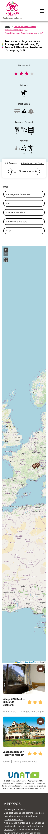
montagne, (23, 822)
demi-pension (32, 826)
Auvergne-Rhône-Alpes (14, 30)
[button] (37, 465)
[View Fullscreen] (6, 260)
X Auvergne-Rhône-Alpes (18, 194)
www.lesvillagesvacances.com (19, 786)
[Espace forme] (31, 148)
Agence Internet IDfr (35, 781)
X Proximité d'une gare (16, 221)
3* (26, 30)
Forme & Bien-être (12, 33)
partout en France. (13, 819)
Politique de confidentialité (35, 783)
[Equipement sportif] (24, 148)
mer (10, 822)
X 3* (8, 203)
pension (21, 826)
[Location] (31, 130)
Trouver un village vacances (25, 27)
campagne (38, 822)
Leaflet (19, 662)
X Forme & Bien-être (15, 212)
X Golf (8, 230)
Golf (41, 33)
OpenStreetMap (30, 662)
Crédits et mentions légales (13, 783)
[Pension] (17, 130)
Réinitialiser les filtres (32, 163)
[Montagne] (24, 111)
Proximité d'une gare (29, 33)
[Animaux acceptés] (24, 93)
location (8, 829)
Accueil (7, 27)
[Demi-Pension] (24, 130)
